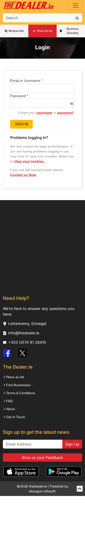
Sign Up (72, 444)
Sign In (21, 124)
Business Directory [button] (72, 31)
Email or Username (26, 81)
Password (19, 96)
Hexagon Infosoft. (42, 491)
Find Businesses (18, 385)
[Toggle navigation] (75, 5)
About (10, 409)
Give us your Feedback (42, 457)
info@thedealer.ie (23, 333)
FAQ (9, 401)
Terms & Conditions (20, 393)
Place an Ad (15, 377)
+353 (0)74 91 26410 (27, 342)
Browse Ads (16, 31)
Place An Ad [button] (44, 31)
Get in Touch (15, 417)
